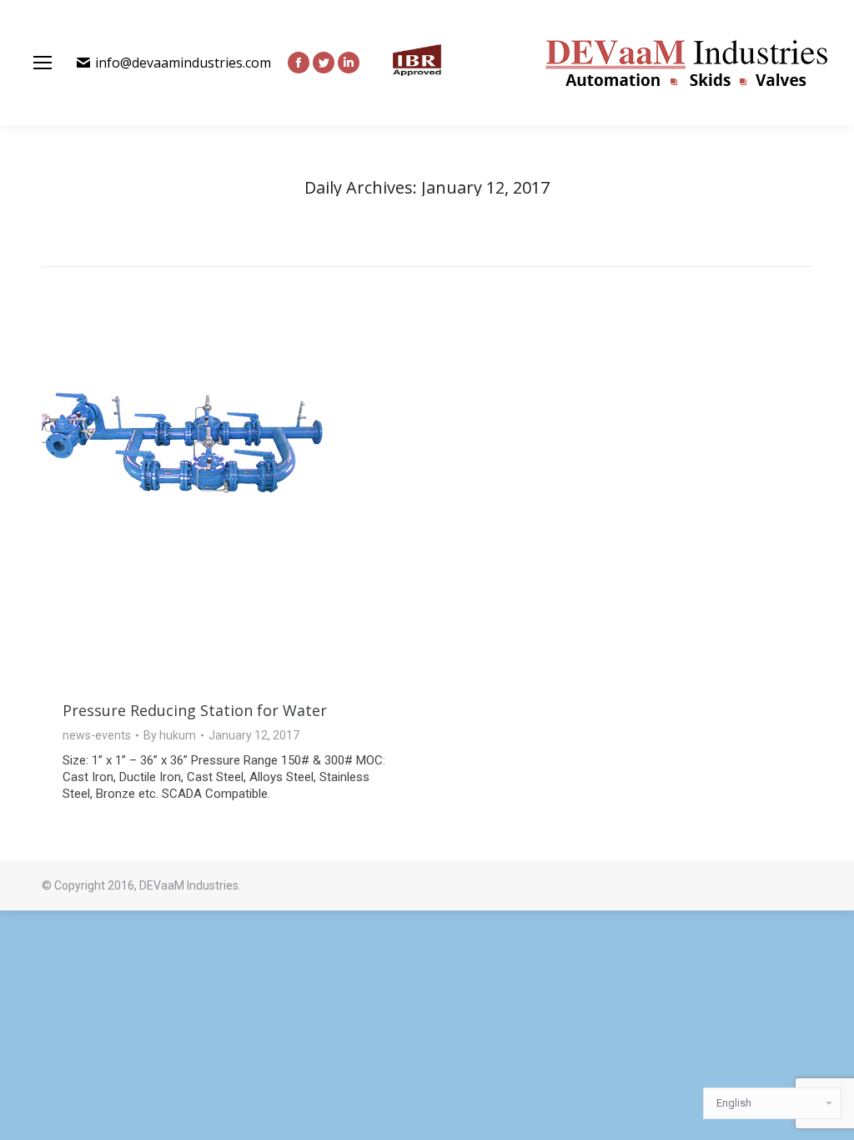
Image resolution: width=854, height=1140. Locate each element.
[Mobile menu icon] (42, 62)
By (169, 735)
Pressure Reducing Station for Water (195, 710)
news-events (97, 735)
